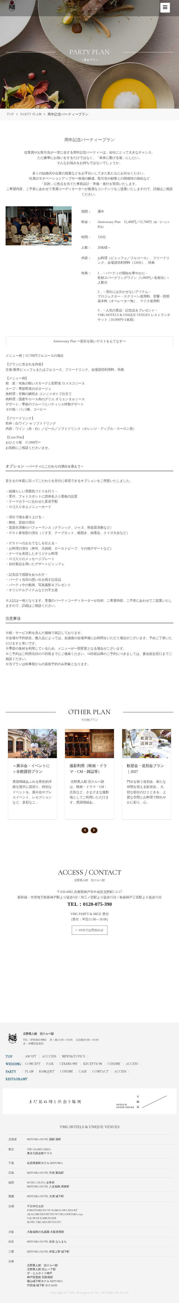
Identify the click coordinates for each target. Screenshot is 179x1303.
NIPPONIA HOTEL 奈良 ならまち (47, 1241)
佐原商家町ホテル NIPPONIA (45, 1163)
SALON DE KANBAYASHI (41, 1218)
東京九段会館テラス (39, 1153)
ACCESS (132, 1064)
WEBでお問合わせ (91, 930)
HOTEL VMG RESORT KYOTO (44, 1222)
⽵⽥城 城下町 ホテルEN (42, 1285)
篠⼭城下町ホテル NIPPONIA (45, 1281)
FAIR (50, 1064)
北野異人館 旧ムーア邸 (41, 1269)
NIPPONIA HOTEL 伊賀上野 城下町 (48, 1251)
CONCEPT (33, 1064)
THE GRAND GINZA (39, 1149)
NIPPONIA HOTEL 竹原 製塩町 (45, 1172)
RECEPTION (92, 1064)
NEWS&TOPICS (73, 1056)
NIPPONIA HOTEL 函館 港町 (44, 1139)
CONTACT (100, 1071)
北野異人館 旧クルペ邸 (42, 1265)
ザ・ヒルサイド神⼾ (39, 1273)
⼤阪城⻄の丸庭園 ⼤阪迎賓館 (45, 1231)
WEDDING (13, 1064)
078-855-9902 (38, 1039)
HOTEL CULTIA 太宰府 (41, 1182)
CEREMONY (68, 1064)
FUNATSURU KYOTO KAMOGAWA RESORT (52, 1210)
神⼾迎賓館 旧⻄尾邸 (40, 1277)
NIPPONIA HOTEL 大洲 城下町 (45, 1196)
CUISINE (113, 1064)
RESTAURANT (17, 1079)
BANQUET (47, 1071)
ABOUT (30, 1056)
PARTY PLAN (30, 114)
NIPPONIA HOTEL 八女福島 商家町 (48, 1186)
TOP (10, 114)
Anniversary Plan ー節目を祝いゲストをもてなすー (89, 341)
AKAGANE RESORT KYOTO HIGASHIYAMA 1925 (55, 1214)
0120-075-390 (97, 904)
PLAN (29, 1071)
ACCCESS (49, 1056)
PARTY (11, 1072)
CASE (83, 1071)
